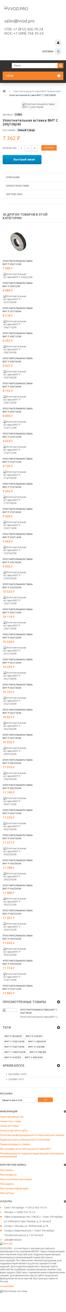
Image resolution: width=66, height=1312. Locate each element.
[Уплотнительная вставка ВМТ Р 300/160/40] (18, 826)
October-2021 (16, 1079)
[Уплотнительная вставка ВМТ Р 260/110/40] (18, 600)
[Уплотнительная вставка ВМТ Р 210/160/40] (18, 475)
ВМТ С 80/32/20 (37, 1041)
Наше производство (12, 1116)
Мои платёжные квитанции (16, 1179)
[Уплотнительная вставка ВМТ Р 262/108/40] (18, 675)
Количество (10, 148)
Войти (58, 42)
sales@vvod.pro (19, 21)
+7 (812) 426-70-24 (28, 29)
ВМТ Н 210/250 (12, 1057)
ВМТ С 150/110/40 (14, 1041)
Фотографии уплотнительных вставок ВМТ (25, 1148)
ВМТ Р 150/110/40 (14, 1046)
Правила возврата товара (15, 1144)
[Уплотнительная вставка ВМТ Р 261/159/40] (18, 650)
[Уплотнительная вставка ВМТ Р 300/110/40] (18, 801)
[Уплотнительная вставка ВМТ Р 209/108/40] (18, 374)
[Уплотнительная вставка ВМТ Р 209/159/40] (18, 399)
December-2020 (17, 1074)
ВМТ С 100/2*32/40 (15, 1052)
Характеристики (17, 185)
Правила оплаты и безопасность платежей (25, 1139)
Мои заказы (6, 1170)
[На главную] (4, 91)
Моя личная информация (14, 1188)
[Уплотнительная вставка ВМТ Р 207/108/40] (18, 299)
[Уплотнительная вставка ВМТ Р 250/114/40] (18, 525)
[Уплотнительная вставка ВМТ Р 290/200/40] (18, 776)
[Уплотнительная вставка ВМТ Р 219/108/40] (18, 500)
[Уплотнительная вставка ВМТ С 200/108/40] (40, 105)
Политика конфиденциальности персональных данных (32, 1135)
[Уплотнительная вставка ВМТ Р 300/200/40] (18, 851)
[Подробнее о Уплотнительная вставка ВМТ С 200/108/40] (10, 1015)
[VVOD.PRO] (33, 10)
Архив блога (13, 1065)
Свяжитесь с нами (10, 1121)
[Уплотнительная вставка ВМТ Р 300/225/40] (18, 901)
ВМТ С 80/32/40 (33, 1057)
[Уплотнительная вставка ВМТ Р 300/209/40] (18, 876)
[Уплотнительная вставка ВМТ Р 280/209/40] (18, 751)
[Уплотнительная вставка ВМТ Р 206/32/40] (18, 276)
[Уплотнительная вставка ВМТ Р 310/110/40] (18, 977)
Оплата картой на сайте (14, 1130)
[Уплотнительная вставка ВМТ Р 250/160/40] (18, 550)
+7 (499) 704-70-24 (28, 33)
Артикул (7, 114)
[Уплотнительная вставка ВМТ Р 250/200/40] (18, 575)
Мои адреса (7, 1183)
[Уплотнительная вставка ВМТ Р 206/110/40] (18, 242)
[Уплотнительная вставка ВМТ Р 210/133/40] (18, 450)
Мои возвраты (8, 1174)
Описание (13, 177)
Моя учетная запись (13, 1164)
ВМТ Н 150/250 (34, 1036)
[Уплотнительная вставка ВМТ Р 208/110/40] (18, 324)
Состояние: (9, 130)
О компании (7, 1286)
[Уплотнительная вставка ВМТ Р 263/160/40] (18, 726)
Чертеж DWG (14, 194)
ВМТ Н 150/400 (36, 1046)
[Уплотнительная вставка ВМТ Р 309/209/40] (18, 951)
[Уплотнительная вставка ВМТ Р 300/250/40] (18, 926)
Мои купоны (7, 1193)
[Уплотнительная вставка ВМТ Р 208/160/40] (18, 349)
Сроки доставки (9, 1125)
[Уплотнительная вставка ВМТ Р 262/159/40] (18, 701)
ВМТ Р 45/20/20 (13, 1036)
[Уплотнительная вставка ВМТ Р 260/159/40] (18, 625)
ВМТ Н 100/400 (38, 1052)
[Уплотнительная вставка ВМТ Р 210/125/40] (18, 424)
